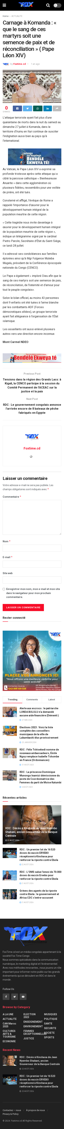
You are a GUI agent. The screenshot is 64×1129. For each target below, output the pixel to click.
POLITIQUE (50, 1019)
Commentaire (12, 496)
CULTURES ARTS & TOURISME (9, 1034)
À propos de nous (35, 1110)
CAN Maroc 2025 (9, 1025)
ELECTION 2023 (29, 1016)
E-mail (8, 557)
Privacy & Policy (10, 1114)
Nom (7, 541)
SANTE (48, 1023)
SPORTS (49, 1037)
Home (6, 16)
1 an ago (35, 64)
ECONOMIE (9, 1041)
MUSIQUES (50, 1014)
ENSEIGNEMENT (33, 1021)
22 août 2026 (13, 840)
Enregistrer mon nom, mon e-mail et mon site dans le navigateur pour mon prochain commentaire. (33, 593)
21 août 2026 (27, 883)
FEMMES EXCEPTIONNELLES (35, 1032)
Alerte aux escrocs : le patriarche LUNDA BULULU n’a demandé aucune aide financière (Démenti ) (39, 712)
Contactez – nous (12, 1110)
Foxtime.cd (19, 64)
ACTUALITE (16, 16)
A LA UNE (8, 1014)
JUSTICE (28, 1038)
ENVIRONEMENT (33, 1026)
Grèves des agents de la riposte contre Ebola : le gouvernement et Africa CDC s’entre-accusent (39, 894)
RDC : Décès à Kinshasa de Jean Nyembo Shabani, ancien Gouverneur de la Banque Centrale (31, 832)
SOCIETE (49, 1032)
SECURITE (50, 1028)
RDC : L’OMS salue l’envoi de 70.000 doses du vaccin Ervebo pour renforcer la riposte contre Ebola (40, 875)
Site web (7, 573)
